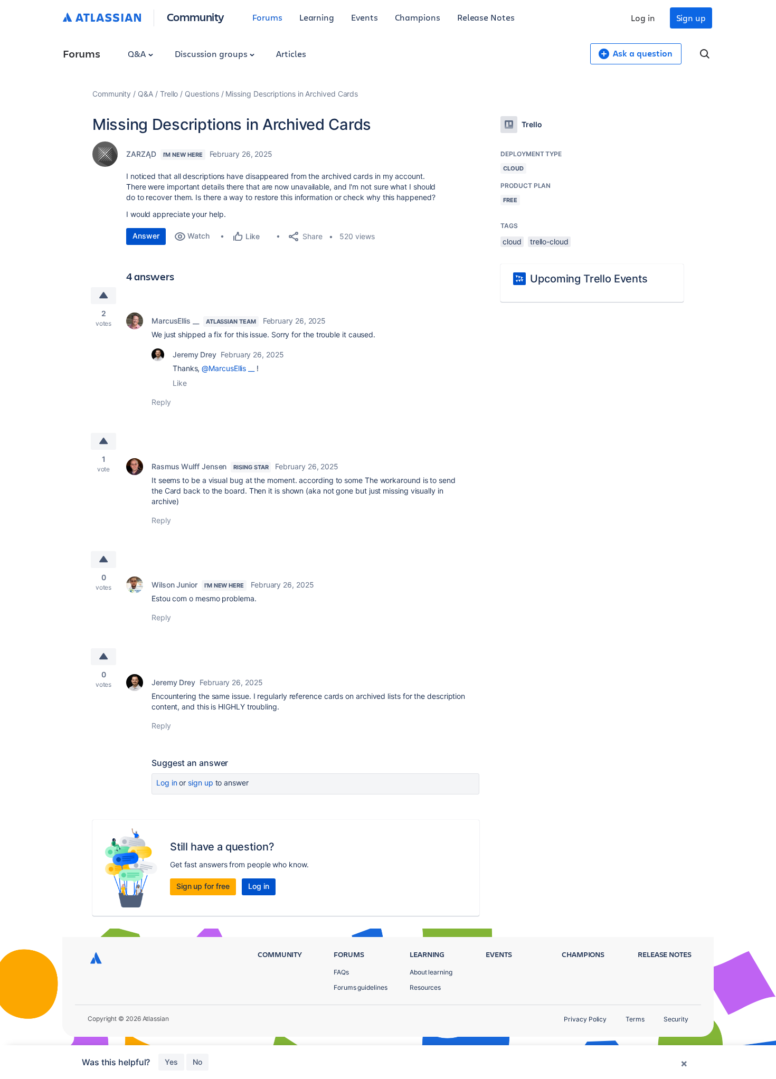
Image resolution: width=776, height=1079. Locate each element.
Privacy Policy (585, 1019)
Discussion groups (212, 53)
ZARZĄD (141, 153)
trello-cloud (549, 241)
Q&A (138, 53)
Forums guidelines (360, 987)
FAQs (341, 972)
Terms (635, 1019)
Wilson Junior (174, 584)
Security (676, 1019)
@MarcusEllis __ (228, 368)
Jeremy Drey (194, 354)
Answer (146, 235)
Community (195, 16)
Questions (202, 93)
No (197, 1061)
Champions (417, 17)
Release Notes (486, 17)
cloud (512, 241)
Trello (169, 93)
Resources (425, 987)
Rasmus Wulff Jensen (189, 466)
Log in (643, 17)
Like (180, 382)
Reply (161, 401)
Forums (267, 17)
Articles (291, 53)
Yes (171, 1061)
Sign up (691, 17)
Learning (316, 17)
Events (364, 17)
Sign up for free (203, 886)
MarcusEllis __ (175, 320)
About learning (431, 972)
